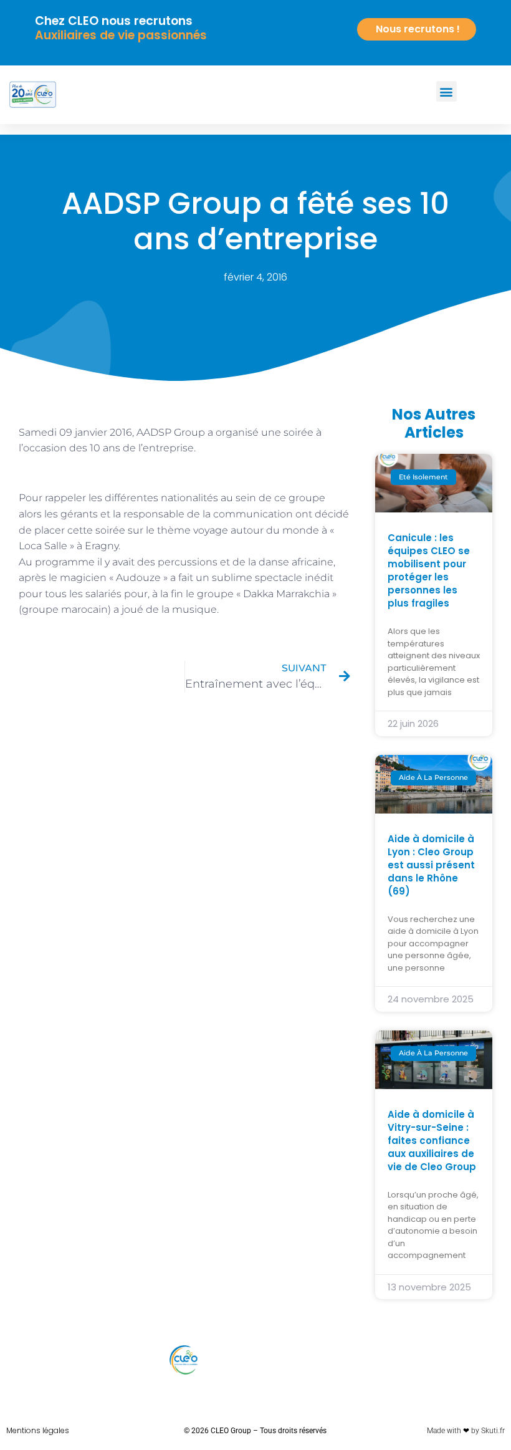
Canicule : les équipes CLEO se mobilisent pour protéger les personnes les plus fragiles (429, 570)
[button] (446, 91)
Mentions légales (37, 1430)
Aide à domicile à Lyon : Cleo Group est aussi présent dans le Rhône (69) (431, 865)
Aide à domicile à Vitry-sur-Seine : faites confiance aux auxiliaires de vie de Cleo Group (432, 1140)
